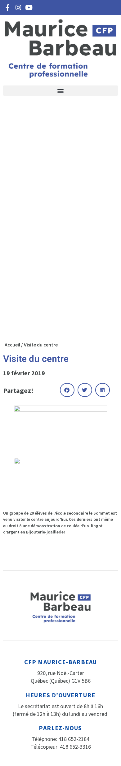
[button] (60, 90)
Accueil (12, 345)
